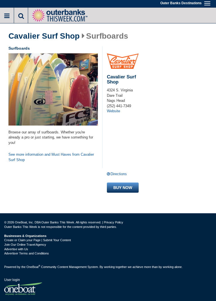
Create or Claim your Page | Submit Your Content (37, 240)
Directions (119, 174)
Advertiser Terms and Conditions (26, 253)
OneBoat (33, 267)
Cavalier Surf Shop (44, 36)
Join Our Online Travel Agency (25, 244)
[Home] (60, 14)
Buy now (122, 187)
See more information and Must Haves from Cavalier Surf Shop (51, 157)
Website (113, 111)
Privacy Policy (113, 222)
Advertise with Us (16, 249)
